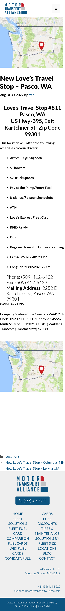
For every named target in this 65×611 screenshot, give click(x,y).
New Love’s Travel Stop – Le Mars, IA (32, 468)
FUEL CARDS (18, 543)
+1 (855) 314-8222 (49, 586)
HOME (18, 514)
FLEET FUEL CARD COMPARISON (18, 533)
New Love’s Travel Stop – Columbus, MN (35, 462)
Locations (12, 456)
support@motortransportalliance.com (37, 590)
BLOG (47, 553)
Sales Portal (43, 606)
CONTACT (47, 558)
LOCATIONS (47, 548)
